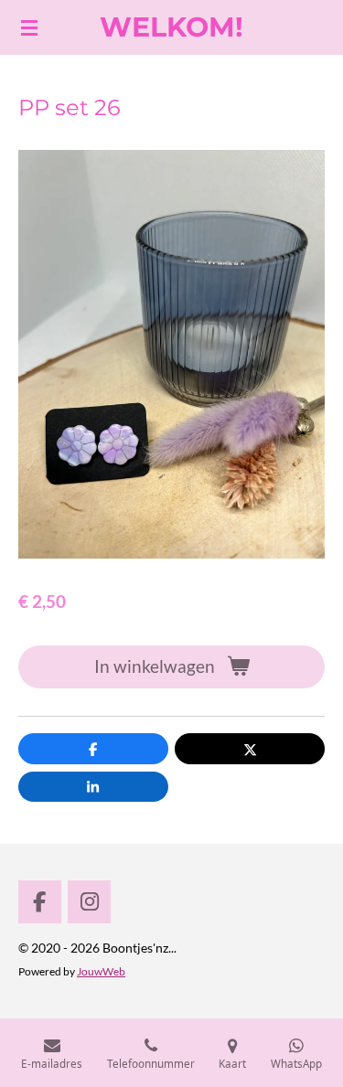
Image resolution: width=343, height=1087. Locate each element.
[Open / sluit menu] (29, 27)
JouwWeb (101, 970)
